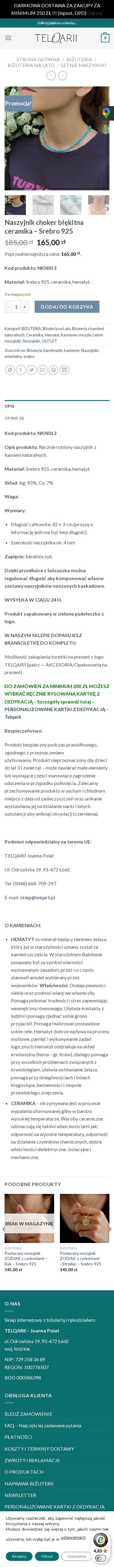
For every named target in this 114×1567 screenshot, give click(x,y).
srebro (28, 356)
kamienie (72, 350)
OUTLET (49, 341)
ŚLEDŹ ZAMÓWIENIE (28, 1414)
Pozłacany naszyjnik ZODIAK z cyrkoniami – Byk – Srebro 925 (26, 1258)
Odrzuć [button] (95, 13)
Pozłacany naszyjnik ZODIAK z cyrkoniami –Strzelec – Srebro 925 (80, 1258)
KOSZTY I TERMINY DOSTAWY (39, 1449)
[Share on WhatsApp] (10, 370)
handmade (52, 350)
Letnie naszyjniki (83, 65)
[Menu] (8, 38)
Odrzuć (47, 1556)
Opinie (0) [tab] (14, 418)
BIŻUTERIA (79, 59)
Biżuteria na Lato (31, 65)
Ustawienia (76, 1556)
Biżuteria (34, 350)
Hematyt (52, 334)
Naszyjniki (31, 341)
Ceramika (34, 334)
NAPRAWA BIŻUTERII (29, 1483)
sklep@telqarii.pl (37, 897)
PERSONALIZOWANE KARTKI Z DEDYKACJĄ (55, 1506)
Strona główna (38, 59)
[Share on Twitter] (32, 370)
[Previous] (14, 138)
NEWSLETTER (20, 1495)
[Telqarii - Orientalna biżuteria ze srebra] (56, 38)
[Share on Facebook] (21, 370)
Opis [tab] (9, 406)
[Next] (99, 138)
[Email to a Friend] (43, 370)
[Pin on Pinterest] (54, 370)
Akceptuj (19, 1556)
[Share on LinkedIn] (64, 370)
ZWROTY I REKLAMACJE (32, 1460)
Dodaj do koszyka (67, 306)
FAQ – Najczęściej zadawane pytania (43, 1425)
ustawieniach (73, 1537)
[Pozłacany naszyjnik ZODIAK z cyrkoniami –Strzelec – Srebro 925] (84, 1218)
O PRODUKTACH (24, 1472)
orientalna (13, 356)
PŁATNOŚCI (18, 1437)
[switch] (100, 1558)
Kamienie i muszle (76, 334)
